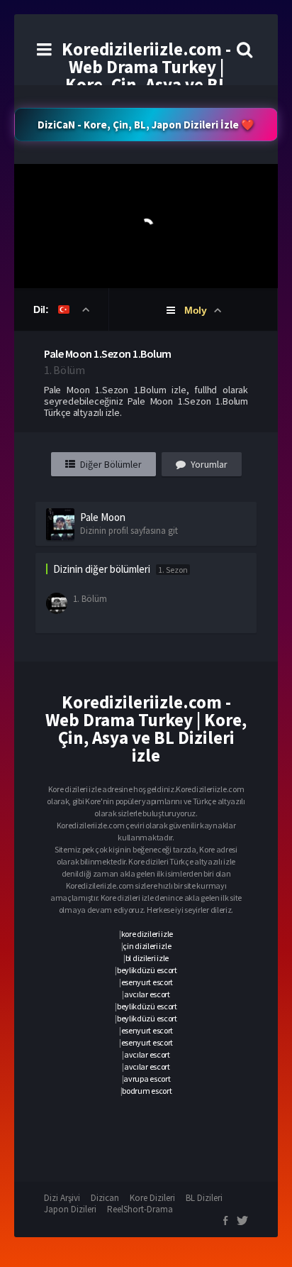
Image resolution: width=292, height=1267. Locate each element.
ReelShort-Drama (140, 1209)
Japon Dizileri (70, 1209)
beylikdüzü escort (147, 970)
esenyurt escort (147, 982)
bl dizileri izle (147, 958)
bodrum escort (147, 1090)
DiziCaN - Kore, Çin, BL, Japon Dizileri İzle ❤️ (146, 124)
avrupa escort (146, 1078)
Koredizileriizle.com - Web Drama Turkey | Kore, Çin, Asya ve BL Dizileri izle (146, 76)
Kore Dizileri (152, 1198)
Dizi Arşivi (62, 1198)
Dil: (42, 309)
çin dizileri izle (147, 945)
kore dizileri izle (147, 933)
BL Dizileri (204, 1198)
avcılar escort (147, 994)
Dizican (105, 1198)
